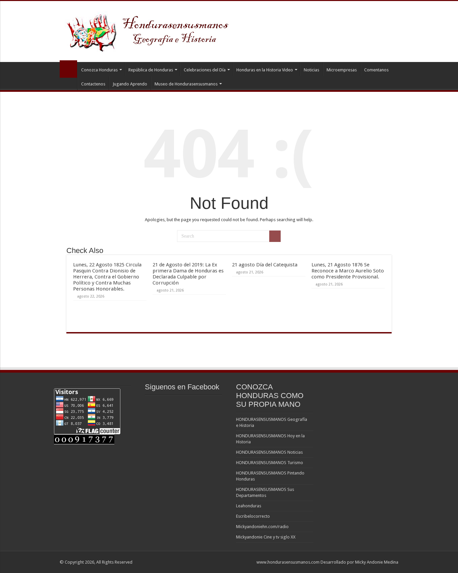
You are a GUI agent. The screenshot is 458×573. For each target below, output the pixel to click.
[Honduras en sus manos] (148, 30)
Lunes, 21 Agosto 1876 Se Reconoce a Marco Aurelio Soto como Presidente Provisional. (347, 271)
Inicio (68, 69)
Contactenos (93, 83)
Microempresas (342, 69)
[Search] (275, 236)
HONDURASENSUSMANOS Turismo (269, 462)
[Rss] (248, 562)
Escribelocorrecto (253, 516)
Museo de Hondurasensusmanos (186, 83)
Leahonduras (248, 505)
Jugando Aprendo (130, 83)
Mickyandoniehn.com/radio (262, 526)
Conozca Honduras (99, 69)
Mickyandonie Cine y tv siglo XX (265, 536)
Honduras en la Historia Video (264, 69)
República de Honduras (150, 69)
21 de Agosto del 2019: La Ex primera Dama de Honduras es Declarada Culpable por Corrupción (188, 274)
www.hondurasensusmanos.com (288, 562)
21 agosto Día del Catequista (264, 265)
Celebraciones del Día (205, 69)
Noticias (311, 69)
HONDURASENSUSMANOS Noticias (269, 452)
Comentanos (376, 69)
